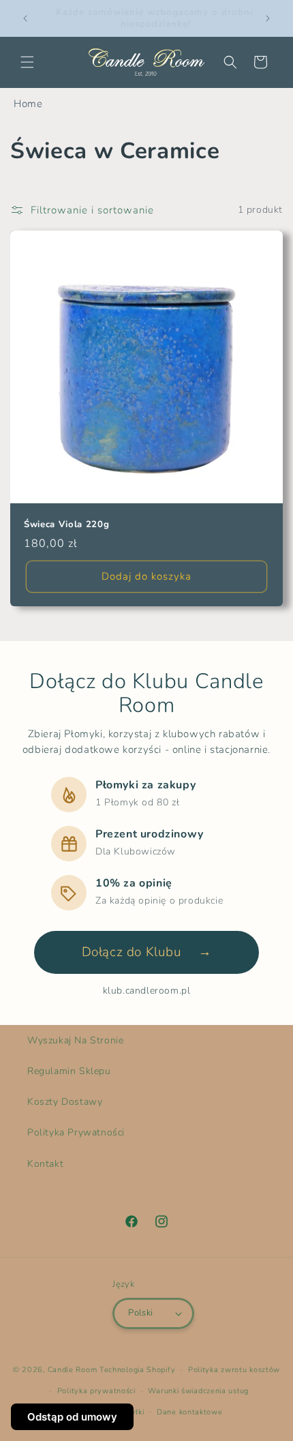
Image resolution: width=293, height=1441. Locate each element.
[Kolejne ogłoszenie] (268, 18)
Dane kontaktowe (190, 1412)
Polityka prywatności (96, 1391)
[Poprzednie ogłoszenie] (25, 18)
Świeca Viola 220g (66, 525)
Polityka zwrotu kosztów (234, 1370)
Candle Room (72, 1370)
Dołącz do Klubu (147, 952)
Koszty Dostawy (64, 1101)
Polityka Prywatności (76, 1132)
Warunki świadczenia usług (198, 1391)
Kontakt (45, 1163)
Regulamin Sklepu (69, 1071)
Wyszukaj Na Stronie (75, 1040)
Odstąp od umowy (72, 1416)
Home (28, 103)
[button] (27, 62)
